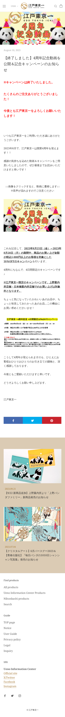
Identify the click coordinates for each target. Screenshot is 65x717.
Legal (7, 645)
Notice (7, 628)
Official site (10, 673)
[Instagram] (19, 695)
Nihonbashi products (16, 598)
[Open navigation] (4, 6)
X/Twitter (9, 677)
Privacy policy (12, 639)
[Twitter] (12, 695)
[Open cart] (61, 5)
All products (11, 587)
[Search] (55, 6)
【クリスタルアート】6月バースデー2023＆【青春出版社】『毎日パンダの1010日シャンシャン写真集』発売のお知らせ (32, 555)
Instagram (10, 686)
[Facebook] (5, 695)
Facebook (9, 681)
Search (8, 604)
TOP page (9, 622)
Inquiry (8, 651)
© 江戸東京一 (33, 709)
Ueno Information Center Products (25, 593)
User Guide (10, 634)
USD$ (13, 6)
